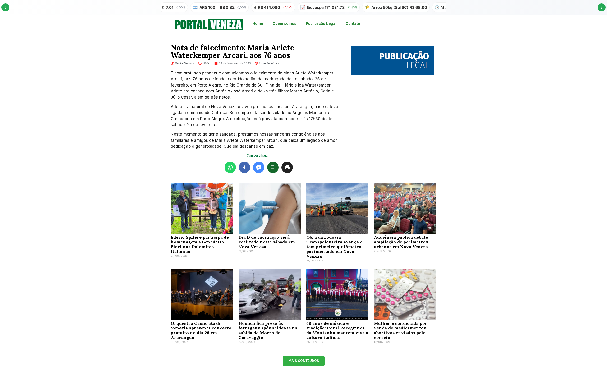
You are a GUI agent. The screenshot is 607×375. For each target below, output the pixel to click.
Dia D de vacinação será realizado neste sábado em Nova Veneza (267, 241)
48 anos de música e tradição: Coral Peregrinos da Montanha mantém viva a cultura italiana (337, 330)
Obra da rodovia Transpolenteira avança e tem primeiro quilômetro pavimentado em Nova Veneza (334, 246)
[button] (304, 361)
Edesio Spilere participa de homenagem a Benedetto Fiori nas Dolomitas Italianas (200, 244)
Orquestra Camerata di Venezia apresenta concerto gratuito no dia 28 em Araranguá (201, 330)
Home (258, 23)
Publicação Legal (321, 23)
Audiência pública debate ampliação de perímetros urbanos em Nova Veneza (401, 241)
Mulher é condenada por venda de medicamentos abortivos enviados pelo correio (400, 330)
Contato (353, 23)
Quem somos (284, 23)
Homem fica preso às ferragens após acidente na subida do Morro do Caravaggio (268, 330)
